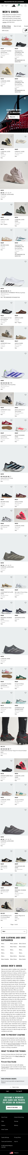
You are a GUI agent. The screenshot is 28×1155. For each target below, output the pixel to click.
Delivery (16, 1125)
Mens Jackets (14, 943)
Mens (2, 943)
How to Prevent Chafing (13, 1043)
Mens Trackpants (22, 950)
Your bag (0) (19, 1091)
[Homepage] (13, 6)
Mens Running (12, 950)
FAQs (2, 1121)
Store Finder (4, 1117)
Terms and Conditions (6, 1141)
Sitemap (16, 1121)
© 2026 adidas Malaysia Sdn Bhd (7, 1146)
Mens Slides (22, 946)
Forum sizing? (5, 1067)
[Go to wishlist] (6, 6)
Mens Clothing (3, 950)
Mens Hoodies (5, 959)
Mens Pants (13, 946)
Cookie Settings (5, 1137)
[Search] (22, 6)
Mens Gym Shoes (22, 956)
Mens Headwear (4, 956)
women (5, 22)
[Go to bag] (25, 6)
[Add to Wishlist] (11, 36)
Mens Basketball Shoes (4, 947)
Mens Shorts (22, 943)
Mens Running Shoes (12, 953)
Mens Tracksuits (22, 953)
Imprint (16, 1141)
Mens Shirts (13, 956)
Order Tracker (4, 1129)
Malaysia (16, 1152)
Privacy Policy (17, 1137)
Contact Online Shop (19, 1117)
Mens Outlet (22, 959)
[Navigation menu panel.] (2, 6)
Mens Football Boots (3, 953)
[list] (14, 26)
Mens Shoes (13, 959)
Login (7, 1091)
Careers (3, 1125)
